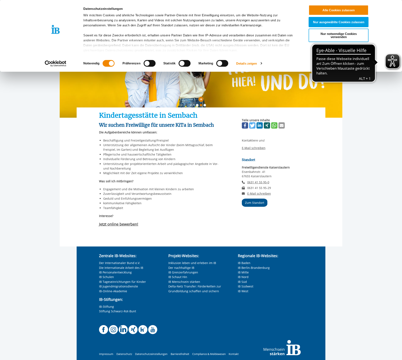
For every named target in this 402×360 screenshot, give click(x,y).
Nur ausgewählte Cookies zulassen (338, 22)
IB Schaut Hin (177, 277)
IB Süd (242, 282)
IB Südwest (245, 286)
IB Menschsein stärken (184, 282)
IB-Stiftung (106, 307)
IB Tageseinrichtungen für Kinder (122, 282)
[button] (245, 125)
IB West (243, 291)
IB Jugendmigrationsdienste (118, 286)
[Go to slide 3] (206, 106)
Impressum (106, 354)
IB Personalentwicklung (115, 272)
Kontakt (234, 354)
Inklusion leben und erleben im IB (192, 263)
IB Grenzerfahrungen (183, 272)
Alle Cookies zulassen (338, 10)
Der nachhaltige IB (181, 268)
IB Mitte (243, 272)
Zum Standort (254, 203)
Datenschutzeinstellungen (151, 354)
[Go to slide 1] (198, 106)
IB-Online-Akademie (113, 291)
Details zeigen (246, 63)
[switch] (150, 63)
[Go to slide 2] (202, 106)
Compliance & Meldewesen (209, 354)
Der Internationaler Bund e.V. (119, 263)
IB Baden (244, 263)
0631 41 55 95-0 (258, 182)
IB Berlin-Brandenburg (254, 268)
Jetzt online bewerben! (118, 224)
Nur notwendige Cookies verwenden (339, 35)
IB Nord (243, 277)
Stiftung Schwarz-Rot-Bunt (117, 311)
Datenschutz (124, 354)
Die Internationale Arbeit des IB (121, 268)
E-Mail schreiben (253, 148)
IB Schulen (106, 277)
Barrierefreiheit (180, 354)
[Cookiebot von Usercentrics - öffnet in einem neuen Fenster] (55, 63)
